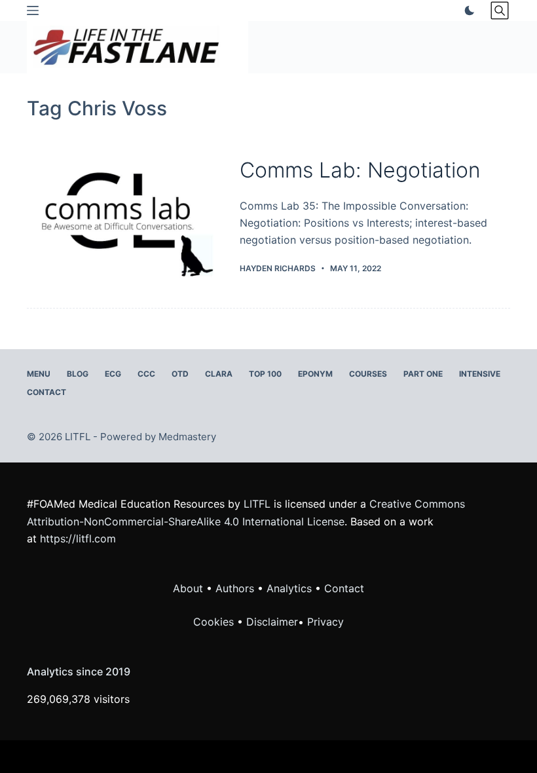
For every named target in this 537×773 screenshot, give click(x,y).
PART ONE (423, 374)
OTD (180, 374)
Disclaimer (272, 621)
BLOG (77, 374)
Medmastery (187, 436)
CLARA (218, 374)
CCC (146, 374)
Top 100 (265, 374)
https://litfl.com (78, 538)
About (188, 588)
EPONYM (315, 374)
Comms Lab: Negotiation (360, 170)
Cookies (215, 621)
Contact (46, 392)
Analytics (289, 588)
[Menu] (33, 10)
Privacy (325, 621)
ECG (113, 374)
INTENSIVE (479, 374)
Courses (368, 374)
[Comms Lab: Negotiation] (123, 215)
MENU (38, 374)
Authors (234, 588)
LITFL (257, 503)
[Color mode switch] (467, 10)
